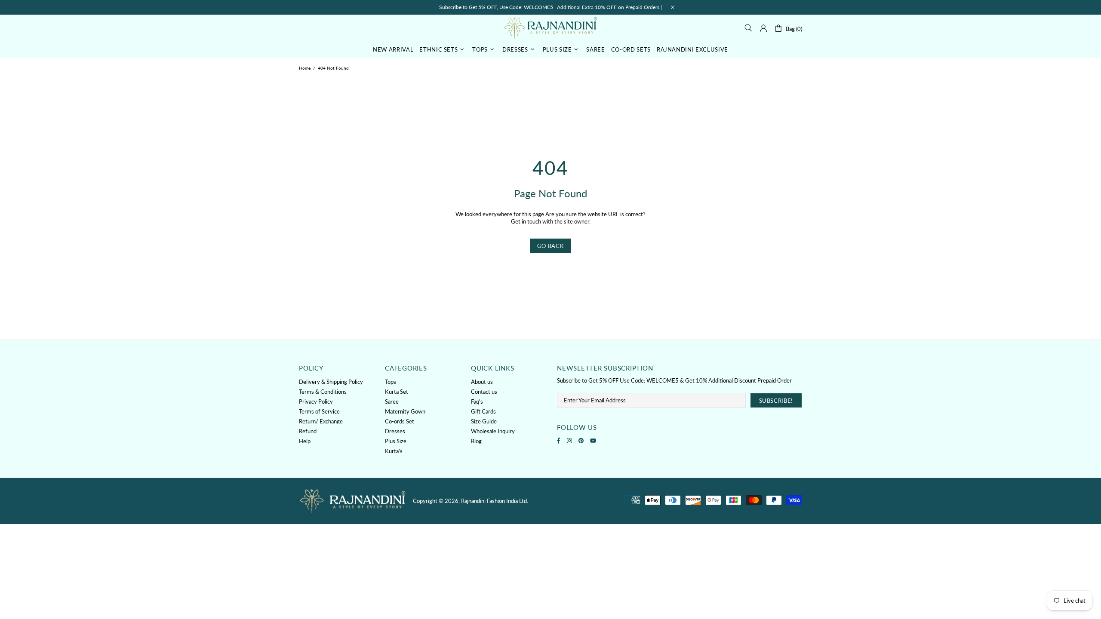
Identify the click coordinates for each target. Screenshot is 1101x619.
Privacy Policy (316, 401)
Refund (308, 431)
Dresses (395, 431)
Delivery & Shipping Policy (331, 381)
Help (305, 441)
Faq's (477, 401)
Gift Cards (483, 411)
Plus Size (395, 441)
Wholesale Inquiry (493, 431)
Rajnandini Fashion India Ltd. (550, 27)
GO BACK (550, 245)
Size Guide (484, 421)
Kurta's (394, 450)
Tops (390, 381)
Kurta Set (396, 391)
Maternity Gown (405, 411)
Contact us (484, 391)
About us (482, 381)
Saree (392, 401)
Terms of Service (319, 411)
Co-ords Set (399, 421)
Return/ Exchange (321, 421)
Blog (476, 441)
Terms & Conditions (323, 391)
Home (305, 67)
